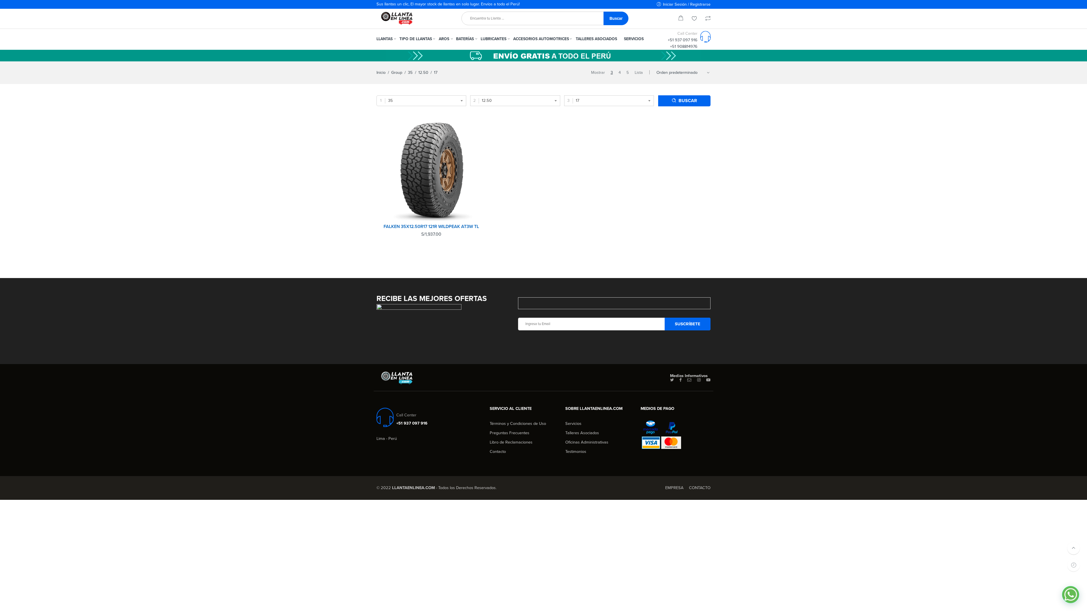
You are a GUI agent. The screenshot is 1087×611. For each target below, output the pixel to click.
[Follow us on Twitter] (672, 380)
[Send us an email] (689, 380)
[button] (1070, 594)
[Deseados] (694, 19)
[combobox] (421, 100)
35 (410, 72)
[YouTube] (708, 380)
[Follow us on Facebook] (680, 380)
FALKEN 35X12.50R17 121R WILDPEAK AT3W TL (431, 226)
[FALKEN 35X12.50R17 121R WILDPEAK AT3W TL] (431, 170)
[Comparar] (708, 19)
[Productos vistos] (1073, 565)
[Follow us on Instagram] (699, 380)
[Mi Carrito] (680, 19)
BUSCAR (688, 101)
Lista (639, 72)
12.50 (423, 72)
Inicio (381, 72)
